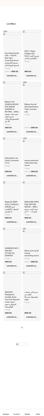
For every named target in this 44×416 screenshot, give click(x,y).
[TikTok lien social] (27, 354)
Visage (7, 68)
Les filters (11, 24)
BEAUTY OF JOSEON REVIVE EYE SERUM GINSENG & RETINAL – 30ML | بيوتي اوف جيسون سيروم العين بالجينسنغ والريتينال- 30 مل (12, 111)
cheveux (6, 383)
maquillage (7, 391)
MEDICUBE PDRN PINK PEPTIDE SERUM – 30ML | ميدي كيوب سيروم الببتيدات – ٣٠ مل (31, 207)
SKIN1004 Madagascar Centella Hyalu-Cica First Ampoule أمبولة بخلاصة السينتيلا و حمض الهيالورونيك (12, 299)
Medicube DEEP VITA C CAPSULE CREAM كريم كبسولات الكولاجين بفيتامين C (11, 207)
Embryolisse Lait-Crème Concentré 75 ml (12, 160)
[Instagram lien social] (22, 354)
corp (4, 387)
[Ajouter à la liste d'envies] (19, 32)
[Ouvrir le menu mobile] (3, 3)
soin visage (7, 378)
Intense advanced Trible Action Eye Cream (31, 162)
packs (5, 395)
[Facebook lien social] (16, 354)
